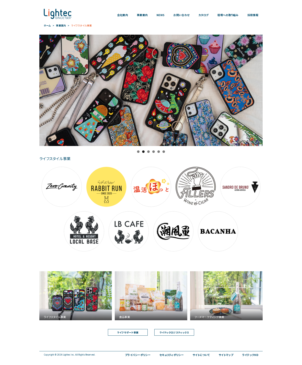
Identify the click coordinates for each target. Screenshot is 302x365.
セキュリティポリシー (171, 355)
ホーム (47, 25)
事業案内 (142, 15)
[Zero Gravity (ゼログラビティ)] (62, 187)
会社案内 (122, 15)
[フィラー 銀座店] (196, 187)
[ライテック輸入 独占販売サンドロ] (240, 187)
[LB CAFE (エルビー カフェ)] (129, 231)
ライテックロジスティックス (174, 332)
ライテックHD (250, 355)
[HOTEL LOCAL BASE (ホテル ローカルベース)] (84, 231)
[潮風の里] (173, 231)
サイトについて (201, 355)
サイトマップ (226, 355)
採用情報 (252, 15)
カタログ (203, 15)
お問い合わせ (181, 15)
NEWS (160, 15)
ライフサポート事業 (128, 332)
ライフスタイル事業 (81, 25)
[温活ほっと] (151, 187)
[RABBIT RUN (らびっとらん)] (106, 187)
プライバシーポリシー (138, 355)
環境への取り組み (227, 15)
